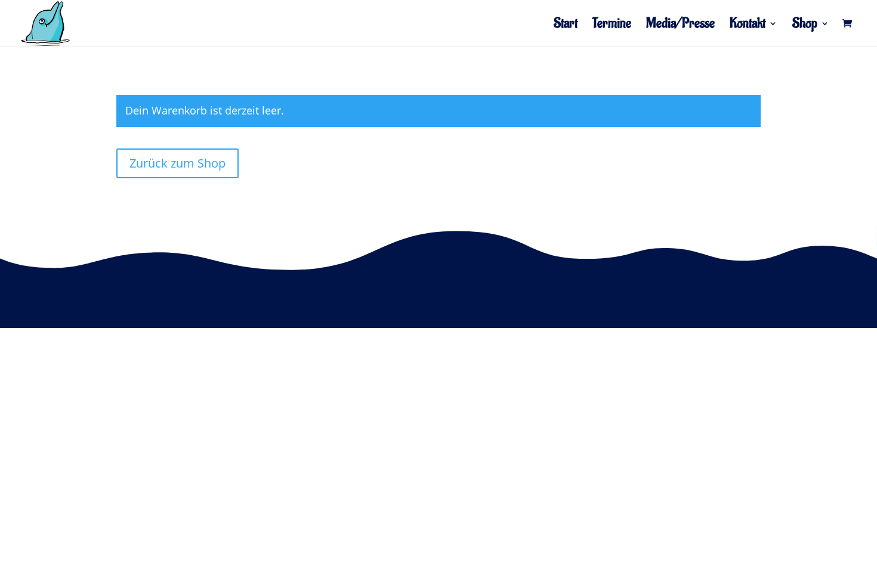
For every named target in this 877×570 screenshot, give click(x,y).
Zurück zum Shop (177, 163)
